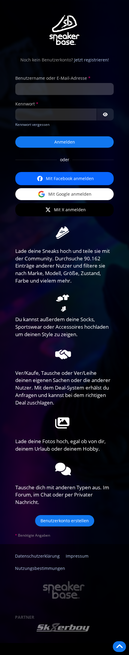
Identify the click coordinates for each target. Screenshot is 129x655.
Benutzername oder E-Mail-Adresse (51, 78)
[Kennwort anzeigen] (105, 114)
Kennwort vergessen (32, 124)
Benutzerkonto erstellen (64, 520)
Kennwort (25, 104)
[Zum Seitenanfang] (119, 646)
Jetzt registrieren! (91, 60)
